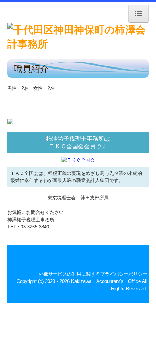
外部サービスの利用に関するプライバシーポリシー (93, 274)
